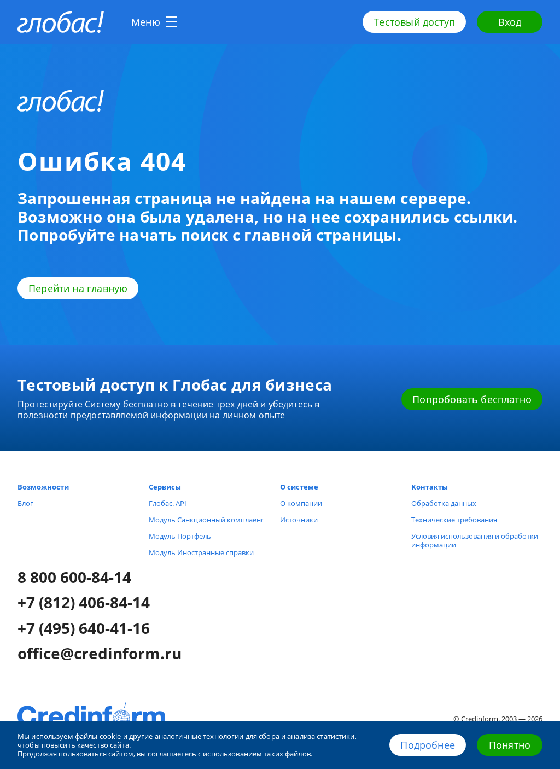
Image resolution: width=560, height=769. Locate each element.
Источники (299, 519)
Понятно (509, 744)
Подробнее (427, 744)
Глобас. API (167, 503)
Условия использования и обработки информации (474, 540)
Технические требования (454, 519)
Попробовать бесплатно (472, 399)
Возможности (43, 486)
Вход (510, 21)
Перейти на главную (77, 288)
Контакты (429, 486)
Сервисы (165, 486)
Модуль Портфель (180, 536)
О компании (301, 503)
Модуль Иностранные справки (201, 552)
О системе (299, 486)
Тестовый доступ (414, 21)
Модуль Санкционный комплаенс (206, 519)
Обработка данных (443, 503)
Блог (25, 503)
